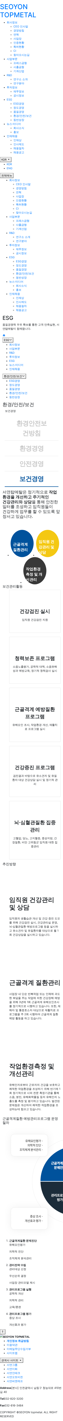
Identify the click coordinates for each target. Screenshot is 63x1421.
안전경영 (31, 463)
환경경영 (31, 448)
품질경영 (18, 111)
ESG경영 (18, 103)
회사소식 (18, 128)
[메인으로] (4, 335)
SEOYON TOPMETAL (18, 11)
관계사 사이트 (10, 1360)
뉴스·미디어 (16, 281)
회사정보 (14, 180)
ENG (9, 168)
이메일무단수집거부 (19, 1349)
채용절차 (18, 148)
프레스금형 (20, 63)
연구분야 (18, 83)
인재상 (17, 140)
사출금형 (18, 67)
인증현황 (18, 42)
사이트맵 (12, 1353)
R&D (12, 233)
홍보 (16, 132)
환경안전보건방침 (31, 428)
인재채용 (14, 293)
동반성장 (18, 120)
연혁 (16, 34)
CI (14, 50)
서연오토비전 (15, 1377)
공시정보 (18, 95)
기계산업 (18, 71)
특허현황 (18, 46)
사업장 (17, 38)
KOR (4, 159)
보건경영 (31, 478)
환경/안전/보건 (22, 115)
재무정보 (18, 91)
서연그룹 (12, 1365)
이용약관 (12, 1345)
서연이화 (12, 1369)
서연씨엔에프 (15, 1381)
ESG (12, 257)
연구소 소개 (20, 79)
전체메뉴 (6, 175)
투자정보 (14, 245)
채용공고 (18, 152)
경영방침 (18, 30)
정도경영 (18, 107)
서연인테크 (13, 1373)
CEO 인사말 (20, 26)
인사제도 (18, 144)
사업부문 (14, 216)
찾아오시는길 (21, 55)
